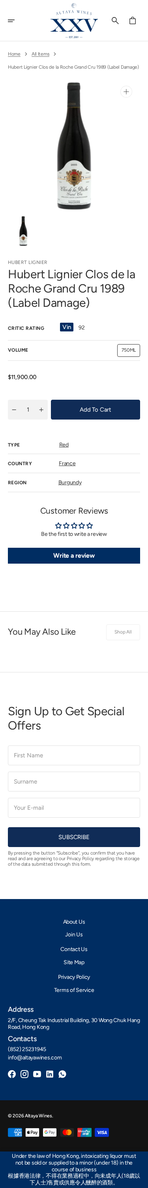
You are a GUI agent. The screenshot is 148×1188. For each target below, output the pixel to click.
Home (14, 54)
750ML (131, 351)
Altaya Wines (38, 1116)
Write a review (73, 555)
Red (64, 444)
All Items (40, 54)
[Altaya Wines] (74, 20)
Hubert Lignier (28, 262)
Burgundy (70, 482)
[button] (16, 20)
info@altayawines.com (35, 1058)
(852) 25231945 (27, 1049)
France (67, 463)
